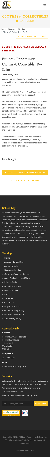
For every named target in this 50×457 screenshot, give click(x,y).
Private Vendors (11, 282)
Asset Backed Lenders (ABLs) (17, 278)
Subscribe (40, 403)
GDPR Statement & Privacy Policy (24, 395)
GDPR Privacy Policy (13, 440)
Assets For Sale (11, 266)
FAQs (6, 294)
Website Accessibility (14, 314)
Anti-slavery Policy (12, 318)
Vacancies (8, 298)
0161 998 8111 (9, 357)
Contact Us (9, 302)
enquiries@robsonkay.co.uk (14, 366)
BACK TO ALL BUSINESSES (33, 36)
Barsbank (30, 450)
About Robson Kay (12, 286)
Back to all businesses (26, 180)
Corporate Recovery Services (17, 274)
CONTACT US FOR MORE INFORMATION (25, 172)
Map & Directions (12, 306)
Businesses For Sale (16, 29)
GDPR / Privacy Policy (14, 310)
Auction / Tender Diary (14, 262)
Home (3, 29)
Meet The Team (11, 290)
